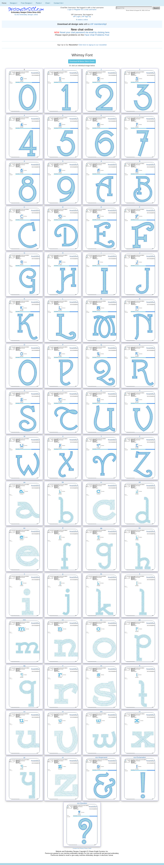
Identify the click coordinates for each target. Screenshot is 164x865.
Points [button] (38, 3)
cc (101, 482)
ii (24, 574)
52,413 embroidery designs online (26, 14)
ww (101, 711)
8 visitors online (82, 20)
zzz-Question (82, 803)
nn (63, 620)
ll (139, 574)
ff (62, 528)
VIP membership (98, 24)
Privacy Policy (84, 848)
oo (101, 620)
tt (139, 666)
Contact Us (76, 848)
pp (140, 620)
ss (101, 666)
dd (140, 482)
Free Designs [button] (26, 3)
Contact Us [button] (58, 3)
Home (4, 3)
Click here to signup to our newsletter (93, 45)
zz (63, 757)
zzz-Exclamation (140, 757)
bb (63, 482)
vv (63, 711)
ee (24, 528)
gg (101, 528)
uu (24, 711)
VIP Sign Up (86, 16)
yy (24, 757)
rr (62, 666)
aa (24, 482)
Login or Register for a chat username (81, 9)
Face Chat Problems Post (97, 35)
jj (62, 574)
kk (101, 574)
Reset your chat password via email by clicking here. (85, 32)
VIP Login (76, 16)
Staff (90, 848)
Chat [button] (47, 3)
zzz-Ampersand (101, 757)
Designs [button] (13, 3)
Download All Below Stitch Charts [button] (82, 61)
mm (24, 620)
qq (24, 666)
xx (139, 711)
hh (140, 528)
